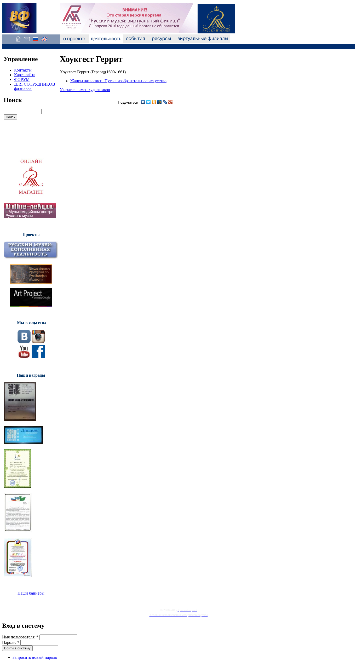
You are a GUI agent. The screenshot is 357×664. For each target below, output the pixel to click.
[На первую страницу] (18, 41)
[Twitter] (148, 102)
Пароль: (10, 642)
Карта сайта (24, 75)
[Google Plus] (170, 102)
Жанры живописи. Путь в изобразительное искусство (118, 81)
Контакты (23, 70)
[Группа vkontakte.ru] (24, 341)
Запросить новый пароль (35, 657)
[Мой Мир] (159, 102)
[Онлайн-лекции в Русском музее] (30, 217)
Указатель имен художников (85, 89)
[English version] (44, 41)
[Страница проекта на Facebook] (38, 356)
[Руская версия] (35, 41)
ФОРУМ (22, 79)
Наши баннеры (31, 593)
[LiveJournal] (165, 102)
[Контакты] (26, 41)
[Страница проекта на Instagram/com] (38, 341)
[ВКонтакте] (143, 102)
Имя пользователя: (20, 637)
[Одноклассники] (154, 102)
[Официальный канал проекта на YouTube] (24, 356)
